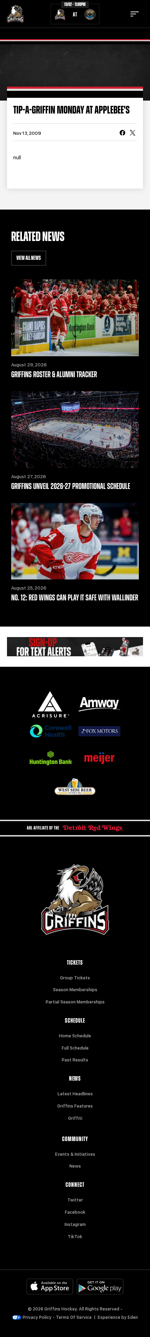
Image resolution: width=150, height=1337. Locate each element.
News (75, 1166)
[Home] (15, 14)
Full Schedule (75, 1048)
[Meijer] (99, 758)
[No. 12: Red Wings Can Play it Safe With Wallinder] (75, 541)
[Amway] (99, 704)
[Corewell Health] (51, 731)
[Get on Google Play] (100, 1286)
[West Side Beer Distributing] (75, 786)
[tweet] (132, 133)
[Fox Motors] (99, 731)
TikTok (75, 1236)
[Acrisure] (51, 704)
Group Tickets (75, 978)
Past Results (75, 1060)
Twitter (75, 1200)
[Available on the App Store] (50, 1286)
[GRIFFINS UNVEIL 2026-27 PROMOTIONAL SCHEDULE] (75, 429)
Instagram (75, 1224)
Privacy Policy (37, 1317)
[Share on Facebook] (122, 133)
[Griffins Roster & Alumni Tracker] (75, 317)
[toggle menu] (134, 14)
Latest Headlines (75, 1093)
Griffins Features (75, 1106)
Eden (133, 1317)
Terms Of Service (74, 1317)
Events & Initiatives (75, 1154)
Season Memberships (75, 989)
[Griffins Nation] (75, 646)
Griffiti (75, 1118)
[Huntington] (51, 758)
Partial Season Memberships (75, 1002)
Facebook (75, 1212)
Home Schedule (75, 1035)
